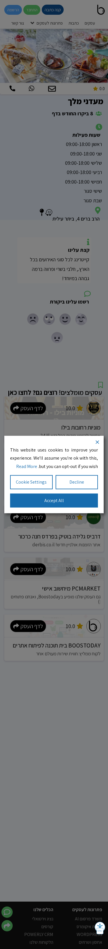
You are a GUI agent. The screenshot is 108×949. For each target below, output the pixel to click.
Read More (26, 466)
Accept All (54, 500)
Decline (76, 482)
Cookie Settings (31, 482)
